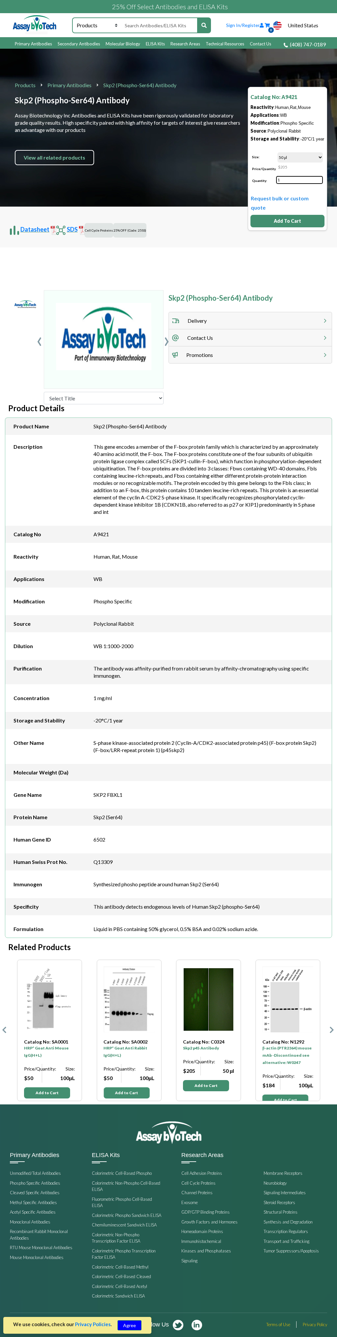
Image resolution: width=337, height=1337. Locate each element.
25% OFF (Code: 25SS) (130, 230)
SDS (72, 229)
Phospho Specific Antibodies (35, 1183)
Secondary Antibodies (79, 43)
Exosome (189, 1202)
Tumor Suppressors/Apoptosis (291, 1250)
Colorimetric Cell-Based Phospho (122, 1173)
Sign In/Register (243, 25)
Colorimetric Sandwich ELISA (118, 1296)
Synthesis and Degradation (288, 1221)
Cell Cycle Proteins (99, 230)
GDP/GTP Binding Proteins (205, 1212)
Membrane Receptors (283, 1173)
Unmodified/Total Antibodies (35, 1173)
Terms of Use (278, 1324)
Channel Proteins (197, 1192)
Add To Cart (287, 221)
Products (25, 85)
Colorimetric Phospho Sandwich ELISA (126, 1215)
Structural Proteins (281, 1212)
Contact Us (260, 43)
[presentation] (39, 339)
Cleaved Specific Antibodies (35, 1192)
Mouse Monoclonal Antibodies (37, 1257)
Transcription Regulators (286, 1231)
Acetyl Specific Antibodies (33, 1212)
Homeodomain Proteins (202, 1231)
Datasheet (34, 229)
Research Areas (185, 43)
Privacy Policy (315, 1324)
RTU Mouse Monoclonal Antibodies (41, 1247)
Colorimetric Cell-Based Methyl (120, 1267)
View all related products (54, 157)
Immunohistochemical (201, 1241)
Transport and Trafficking (286, 1241)
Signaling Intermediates (285, 1192)
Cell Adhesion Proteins (201, 1173)
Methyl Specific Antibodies (33, 1202)
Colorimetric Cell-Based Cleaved (121, 1276)
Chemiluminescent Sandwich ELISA (124, 1224)
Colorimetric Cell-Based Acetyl (119, 1286)
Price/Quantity (264, 169)
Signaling (189, 1260)
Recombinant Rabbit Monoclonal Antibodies (39, 1235)
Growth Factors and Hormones (209, 1221)
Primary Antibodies (33, 43)
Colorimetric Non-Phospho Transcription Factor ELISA (116, 1238)
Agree (129, 1325)
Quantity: (259, 181)
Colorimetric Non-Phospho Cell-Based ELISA (126, 1186)
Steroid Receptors (279, 1202)
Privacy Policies (93, 1324)
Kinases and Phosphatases (206, 1250)
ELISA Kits (155, 43)
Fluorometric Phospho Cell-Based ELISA (122, 1202)
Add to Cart (47, 1092)
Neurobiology (275, 1183)
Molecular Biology (123, 43)
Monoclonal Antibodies (30, 1221)
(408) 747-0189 (308, 44)
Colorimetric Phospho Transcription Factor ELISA (124, 1254)
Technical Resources (225, 43)
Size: (256, 157)
